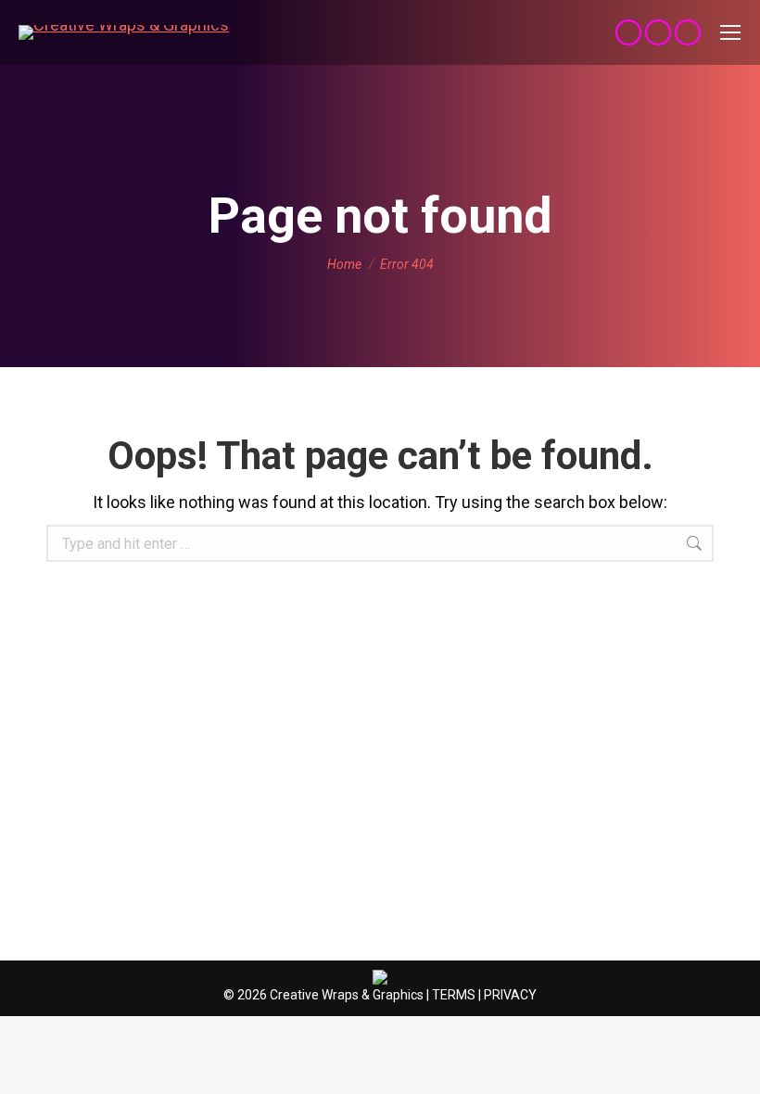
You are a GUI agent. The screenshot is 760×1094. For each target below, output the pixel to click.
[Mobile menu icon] (730, 32)
